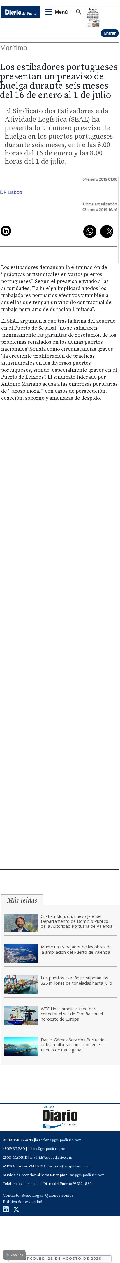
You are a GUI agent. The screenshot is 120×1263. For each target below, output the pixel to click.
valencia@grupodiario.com (70, 1166)
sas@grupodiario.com (87, 1175)
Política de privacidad (22, 1202)
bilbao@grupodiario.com (48, 1149)
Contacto (11, 1195)
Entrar (110, 33)
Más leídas (22, 900)
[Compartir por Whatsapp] (89, 231)
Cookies (14, 1254)
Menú (61, 12)
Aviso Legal (32, 1195)
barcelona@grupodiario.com (58, 1140)
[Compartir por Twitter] (106, 231)
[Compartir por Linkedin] (6, 231)
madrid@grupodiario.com (51, 1157)
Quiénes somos (59, 1195)
